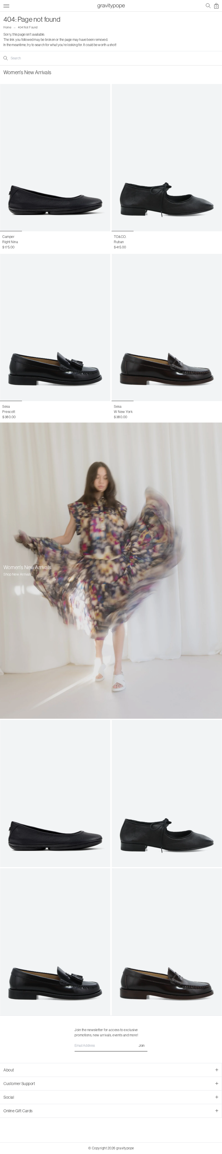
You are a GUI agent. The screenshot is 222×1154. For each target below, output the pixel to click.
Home (7, 27)
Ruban (119, 242)
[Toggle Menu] (6, 5)
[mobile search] (208, 5)
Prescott (8, 411)
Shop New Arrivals (17, 574)
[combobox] (34, 58)
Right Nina (10, 242)
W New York (123, 411)
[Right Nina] (55, 157)
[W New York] (167, 327)
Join (142, 1045)
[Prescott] (55, 327)
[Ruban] (167, 157)
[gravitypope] (111, 6)
